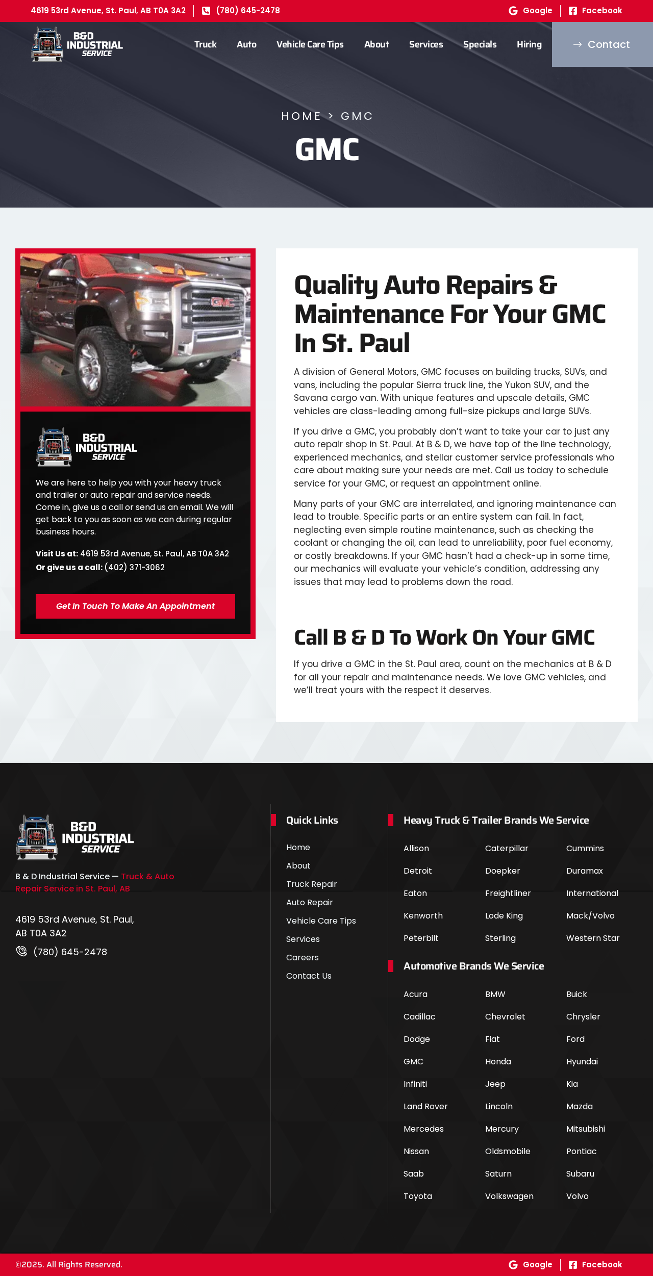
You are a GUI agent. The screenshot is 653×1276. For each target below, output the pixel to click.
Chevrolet (505, 1017)
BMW (495, 994)
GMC (413, 1061)
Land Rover (426, 1106)
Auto (246, 44)
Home (301, 116)
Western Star (593, 938)
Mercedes (424, 1129)
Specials (479, 44)
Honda (498, 1061)
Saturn (498, 1174)
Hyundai (582, 1061)
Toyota (418, 1196)
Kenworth (423, 916)
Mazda (579, 1106)
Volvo (577, 1196)
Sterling (500, 938)
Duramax (584, 871)
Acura (416, 994)
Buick (576, 994)
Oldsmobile (508, 1151)
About (376, 44)
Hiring (529, 44)
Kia (572, 1084)
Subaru (580, 1174)
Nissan (416, 1151)
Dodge (417, 1039)
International (592, 893)
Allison (416, 848)
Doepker (502, 871)
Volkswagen (509, 1196)
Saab (414, 1174)
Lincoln (499, 1106)
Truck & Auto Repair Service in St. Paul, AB (94, 883)
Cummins (585, 848)
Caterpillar (507, 848)
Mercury (502, 1129)
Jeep (495, 1084)
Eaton (415, 893)
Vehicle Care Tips (310, 44)
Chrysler (583, 1017)
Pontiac (581, 1151)
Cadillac (420, 1017)
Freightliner (508, 893)
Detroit (418, 871)
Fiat (492, 1039)
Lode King (504, 916)
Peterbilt (421, 938)
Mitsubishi (585, 1129)
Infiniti (415, 1084)
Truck (205, 44)
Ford (575, 1039)
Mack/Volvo (590, 916)
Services (426, 44)
